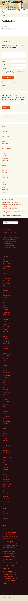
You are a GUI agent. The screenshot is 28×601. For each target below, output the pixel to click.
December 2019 (6, 372)
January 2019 (6, 394)
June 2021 (5, 331)
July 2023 (5, 285)
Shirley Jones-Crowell (7, 211)
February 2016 (6, 472)
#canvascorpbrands (7, 528)
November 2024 (6, 266)
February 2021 (6, 341)
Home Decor (4, 163)
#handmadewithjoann (9, 530)
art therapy (5, 538)
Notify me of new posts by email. (11, 85)
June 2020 (5, 358)
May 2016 (5, 464)
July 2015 (5, 489)
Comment (4, 51)
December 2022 (6, 295)
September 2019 (7, 380)
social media (9, 574)
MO (15, 553)
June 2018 (5, 406)
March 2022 (5, 309)
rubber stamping (10, 562)
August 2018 (6, 401)
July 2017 (5, 433)
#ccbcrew (13, 528)
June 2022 (5, 302)
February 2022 (6, 312)
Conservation (5, 143)
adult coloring (10, 536)
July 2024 (5, 268)
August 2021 (6, 326)
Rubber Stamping (6, 184)
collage (9, 542)
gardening (12, 543)
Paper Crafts (4, 172)
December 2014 (6, 501)
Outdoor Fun (4, 170)
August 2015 (6, 486)
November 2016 (6, 452)
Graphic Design (5, 155)
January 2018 (6, 418)
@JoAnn (5, 536)
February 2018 (6, 416)
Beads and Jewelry (6, 136)
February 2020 (6, 368)
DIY (13, 542)
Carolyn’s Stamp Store (8, 117)
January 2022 (6, 314)
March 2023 (5, 290)
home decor (10, 545)
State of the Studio (13, 208)
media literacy (14, 549)
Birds (3, 138)
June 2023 (5, 288)
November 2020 (6, 348)
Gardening (4, 153)
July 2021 (5, 329)
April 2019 (5, 389)
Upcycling (4, 192)
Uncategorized (5, 189)
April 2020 (5, 363)
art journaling (15, 536)
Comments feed (7, 516)
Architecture (4, 131)
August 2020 (6, 355)
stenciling (12, 578)
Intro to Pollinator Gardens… (9, 235)
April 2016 (5, 467)
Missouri (10, 551)
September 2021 (7, 324)
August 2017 (6, 431)
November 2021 (6, 319)
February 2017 (6, 445)
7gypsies (6, 534)
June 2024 (5, 271)
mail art (15, 545)
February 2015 (6, 498)
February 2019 (6, 392)
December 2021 (6, 317)
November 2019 (6, 375)
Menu (3, 15)
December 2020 (6, 346)
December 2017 (6, 421)
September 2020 (7, 353)
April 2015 (5, 494)
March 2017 (5, 443)
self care (14, 572)
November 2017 (6, 423)
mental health (5, 551)
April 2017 (5, 440)
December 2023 (6, 283)
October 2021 (6, 322)
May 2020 (5, 360)
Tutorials (4, 187)
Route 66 (4, 182)
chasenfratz (4, 204)
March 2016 (5, 469)
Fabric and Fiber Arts (6, 148)
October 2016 (6, 455)
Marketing (4, 165)
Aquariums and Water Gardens (9, 129)
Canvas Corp (10, 538)
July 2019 (5, 385)
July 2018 (5, 404)
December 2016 (6, 450)
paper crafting (9, 556)
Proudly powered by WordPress (9, 598)
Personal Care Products (7, 175)
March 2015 (5, 496)
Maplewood (5, 547)
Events (3, 146)
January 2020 (6, 370)
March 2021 (5, 339)
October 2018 (6, 399)
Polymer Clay (5, 177)
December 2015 (6, 477)
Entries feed (6, 513)
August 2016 (6, 460)
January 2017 (6, 448)
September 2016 (7, 457)
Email (3, 65)
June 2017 (5, 435)
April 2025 (5, 261)
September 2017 (7, 428)
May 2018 (5, 409)
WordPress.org (6, 518)
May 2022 (5, 305)
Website (4, 68)
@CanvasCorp (12, 534)
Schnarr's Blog (8, 565)
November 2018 (6, 397)
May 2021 (5, 334)
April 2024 (5, 276)
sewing (4, 574)
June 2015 (5, 491)
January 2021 (6, 343)
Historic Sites (5, 158)
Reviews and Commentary (8, 180)
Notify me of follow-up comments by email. (14, 82)
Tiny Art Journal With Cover (9, 232)
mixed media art (10, 553)
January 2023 (6, 293)
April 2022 (5, 307)
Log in (4, 511)
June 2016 (5, 462)
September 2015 (7, 484)
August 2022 (6, 300)
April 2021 (5, 336)
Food (3, 151)
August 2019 (6, 382)
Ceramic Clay (5, 141)
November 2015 (6, 479)
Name (4, 61)
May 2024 (5, 273)
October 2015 (6, 481)
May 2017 (5, 438)
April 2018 (5, 411)
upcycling (7, 581)
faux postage (8, 543)
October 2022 (6, 297)
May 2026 (5, 259)
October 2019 (6, 377)
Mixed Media (4, 168)
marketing (10, 547)
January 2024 (6, 280)
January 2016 (6, 474)
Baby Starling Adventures (14, 202)
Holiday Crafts (5, 160)
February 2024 (6, 278)
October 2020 (6, 351)
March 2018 (5, 414)
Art (2, 134)
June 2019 (5, 387)
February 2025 (6, 263)
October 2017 (6, 426)
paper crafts (8, 559)
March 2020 (5, 365)
